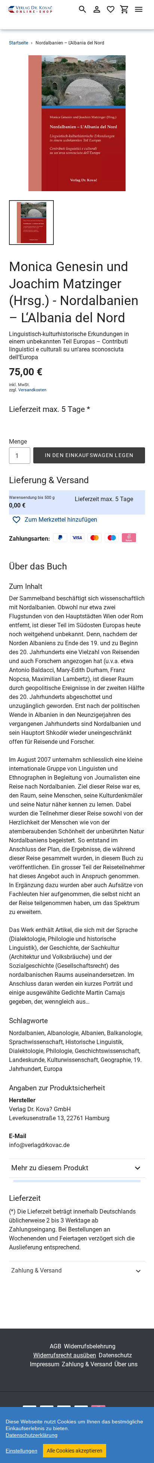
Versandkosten (32, 390)
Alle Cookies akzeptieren (74, 1451)
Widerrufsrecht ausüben (64, 1355)
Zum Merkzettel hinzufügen (61, 519)
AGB (55, 1346)
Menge (18, 441)
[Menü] (139, 9)
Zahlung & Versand (36, 1270)
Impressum (44, 1364)
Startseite (18, 43)
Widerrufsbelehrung (90, 1346)
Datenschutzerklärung (32, 1435)
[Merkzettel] (110, 9)
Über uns (126, 1364)
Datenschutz (115, 1355)
